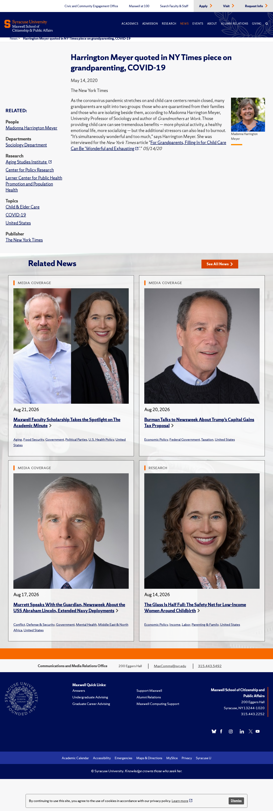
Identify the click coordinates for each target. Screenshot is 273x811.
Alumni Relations (234, 23)
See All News (218, 264)
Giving (256, 23)
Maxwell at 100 (139, 6)
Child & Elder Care (23, 207)
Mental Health (86, 624)
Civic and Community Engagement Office (91, 6)
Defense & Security (40, 624)
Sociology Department (26, 145)
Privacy (187, 758)
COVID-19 (16, 215)
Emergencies (123, 758)
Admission (150, 23)
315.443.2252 (253, 714)
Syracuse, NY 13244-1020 (244, 708)
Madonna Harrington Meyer (31, 128)
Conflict (19, 624)
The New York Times (24, 240)
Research (169, 23)
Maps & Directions (149, 758)
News (184, 23)
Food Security (33, 439)
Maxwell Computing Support (157, 703)
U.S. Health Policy (101, 439)
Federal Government (184, 439)
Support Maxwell (149, 690)
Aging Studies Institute (27, 162)
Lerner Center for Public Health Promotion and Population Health (34, 184)
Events (197, 23)
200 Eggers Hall (253, 702)
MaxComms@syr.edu (170, 666)
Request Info (254, 6)
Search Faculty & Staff (174, 6)
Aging (17, 439)
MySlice (172, 758)
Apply (203, 6)
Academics (130, 23)
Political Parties (76, 439)
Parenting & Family (205, 624)
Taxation (207, 439)
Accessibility (102, 758)
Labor (186, 624)
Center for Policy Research (30, 170)
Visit (226, 6)
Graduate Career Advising (91, 703)
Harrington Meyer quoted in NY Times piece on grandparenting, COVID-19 (77, 38)
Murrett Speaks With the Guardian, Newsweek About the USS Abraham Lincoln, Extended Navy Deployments (69, 608)
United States (18, 223)
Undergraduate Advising (90, 697)
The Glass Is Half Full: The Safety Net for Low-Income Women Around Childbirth (195, 608)
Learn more (180, 800)
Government (54, 439)
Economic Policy (156, 439)
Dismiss (236, 801)
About (212, 23)
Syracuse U (203, 758)
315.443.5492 (210, 666)
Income (174, 624)
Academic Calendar (75, 758)
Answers (78, 690)
